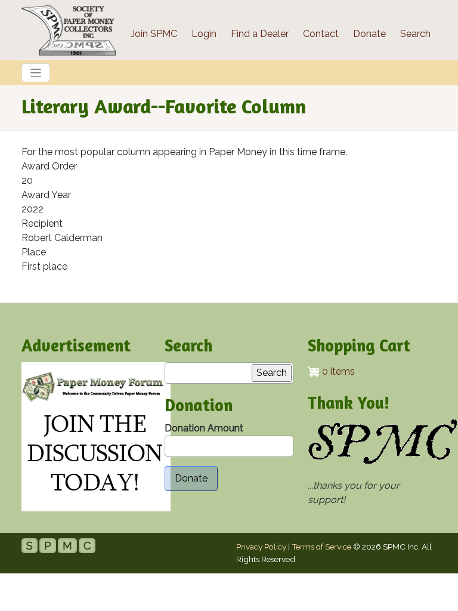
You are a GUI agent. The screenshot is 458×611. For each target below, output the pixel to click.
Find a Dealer (260, 33)
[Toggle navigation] (35, 72)
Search (415, 33)
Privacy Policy (261, 546)
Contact (321, 33)
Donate (369, 33)
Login (203, 33)
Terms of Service (321, 546)
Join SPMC (154, 33)
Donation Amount (204, 428)
